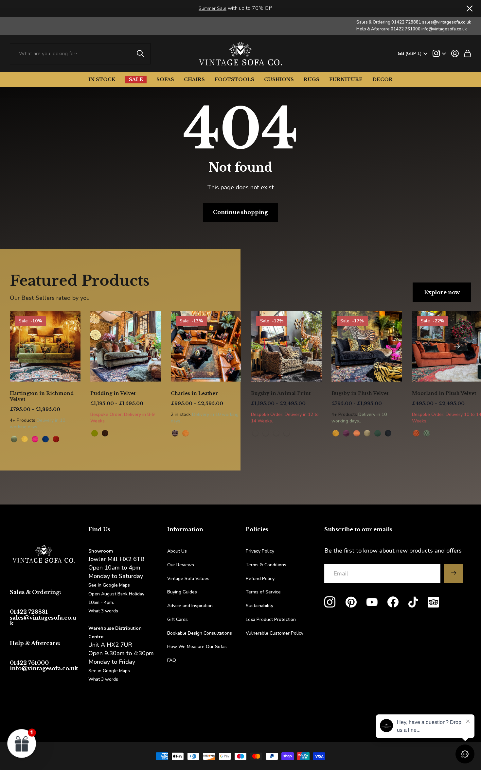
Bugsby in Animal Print (281, 393)
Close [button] (469, 8)
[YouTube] (372, 602)
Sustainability (259, 606)
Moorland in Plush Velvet (444, 393)
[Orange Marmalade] (356, 433)
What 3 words (103, 611)
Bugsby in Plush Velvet (359, 393)
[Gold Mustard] (335, 433)
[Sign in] (455, 53)
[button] (457, 346)
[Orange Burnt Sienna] (56, 439)
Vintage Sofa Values (188, 578)
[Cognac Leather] (185, 433)
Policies (257, 529)
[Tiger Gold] (265, 433)
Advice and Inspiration (190, 606)
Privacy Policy (260, 551)
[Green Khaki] (367, 433)
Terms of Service (263, 592)
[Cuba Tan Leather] (175, 433)
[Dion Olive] (94, 433)
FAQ (171, 660)
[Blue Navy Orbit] (45, 439)
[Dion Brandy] (105, 433)
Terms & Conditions (266, 565)
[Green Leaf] (14, 439)
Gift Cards (177, 619)
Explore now (442, 292)
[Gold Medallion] (24, 439)
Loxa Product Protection (271, 619)
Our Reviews (180, 565)
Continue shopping (240, 212)
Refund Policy (260, 578)
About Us (177, 551)
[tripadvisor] (433, 602)
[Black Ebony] (388, 433)
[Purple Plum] (346, 433)
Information (185, 529)
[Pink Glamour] (35, 439)
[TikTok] (413, 602)
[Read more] (439, 53)
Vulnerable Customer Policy (274, 633)
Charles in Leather (194, 393)
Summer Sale (212, 8)
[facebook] (393, 602)
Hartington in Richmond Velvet (42, 396)
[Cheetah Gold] (255, 433)
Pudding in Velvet (112, 393)
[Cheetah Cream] (286, 433)
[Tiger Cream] (276, 433)
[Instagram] (329, 602)
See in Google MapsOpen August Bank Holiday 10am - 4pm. (116, 593)
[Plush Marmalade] (416, 433)
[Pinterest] (351, 602)
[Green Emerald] (377, 433)
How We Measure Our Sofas (197, 646)
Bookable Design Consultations (199, 633)
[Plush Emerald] (426, 433)
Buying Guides (182, 592)
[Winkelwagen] (467, 53)
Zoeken (141, 53)
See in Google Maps (109, 671)
